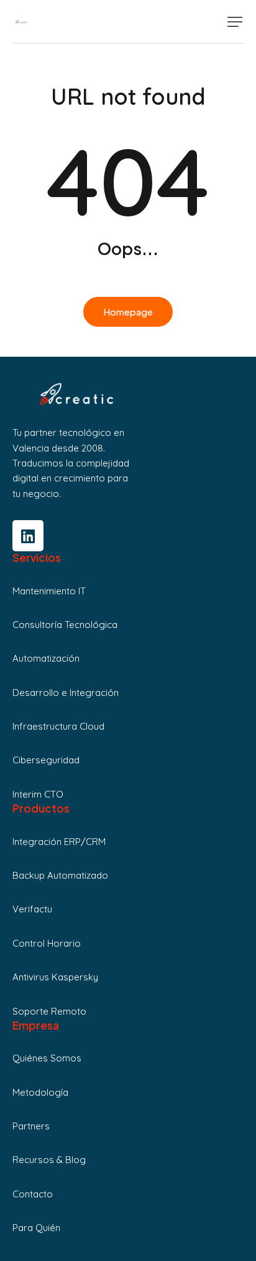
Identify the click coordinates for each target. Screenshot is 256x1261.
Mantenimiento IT (49, 591)
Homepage (128, 311)
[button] (235, 22)
